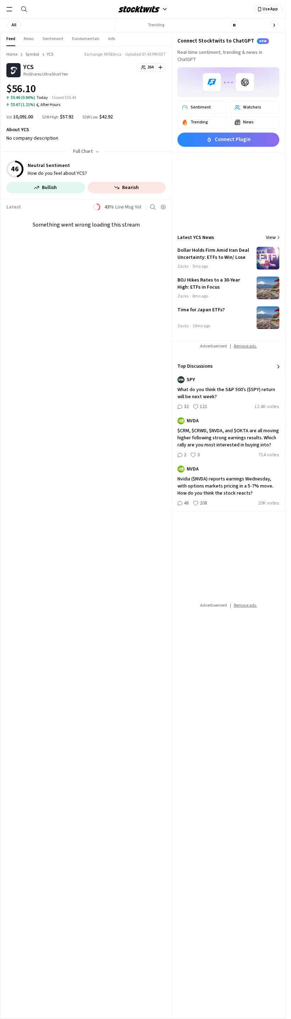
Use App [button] (270, 9)
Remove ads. (245, 346)
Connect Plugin (233, 139)
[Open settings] (163, 207)
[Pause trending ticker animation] (234, 25)
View (271, 237)
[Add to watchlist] (161, 67)
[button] (14, 25)
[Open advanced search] (153, 207)
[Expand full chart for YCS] (146, 90)
